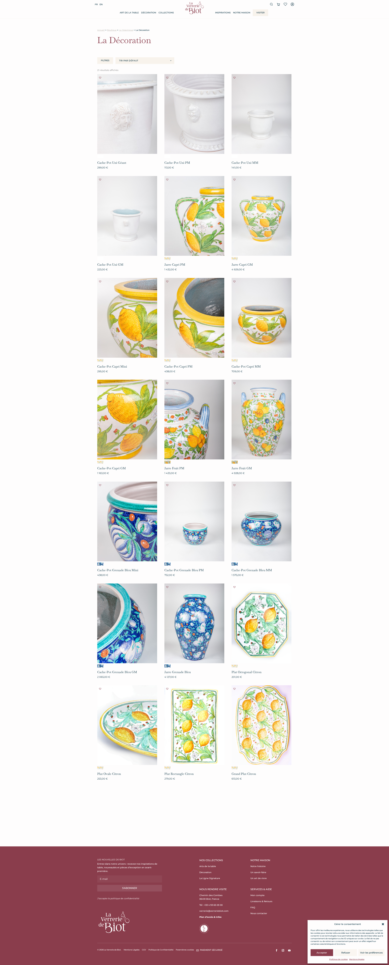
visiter (260, 12)
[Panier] (278, 4)
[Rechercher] (271, 4)
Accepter (322, 952)
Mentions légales (356, 959)
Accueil (101, 30)
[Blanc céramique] (100, 156)
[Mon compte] (292, 4)
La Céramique (126, 30)
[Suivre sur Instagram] (283, 950)
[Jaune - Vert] (167, 258)
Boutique (112, 30)
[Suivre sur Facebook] (276, 950)
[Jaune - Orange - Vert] (167, 462)
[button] (382, 924)
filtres (105, 60)
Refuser (345, 952)
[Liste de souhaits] (285, 4)
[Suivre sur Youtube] (289, 950)
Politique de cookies (338, 959)
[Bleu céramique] (100, 564)
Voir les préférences (371, 952)
